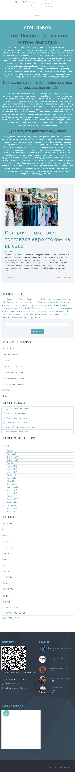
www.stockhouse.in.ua (21, 688)
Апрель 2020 (13, 454)
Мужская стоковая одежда (13, 366)
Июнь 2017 (12, 493)
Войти (6, 602)
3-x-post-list (7, 523)
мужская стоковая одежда (23, 311)
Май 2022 (11, 451)
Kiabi (36, 299)
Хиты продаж (7, 348)
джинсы (38, 305)
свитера (57, 314)
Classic (9, 299)
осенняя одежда (28, 314)
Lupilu (53, 299)
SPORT (4, 559)
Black (2, 299)
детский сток (26, 305)
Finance (4, 535)
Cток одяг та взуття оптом (17, 432)
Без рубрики (7, 577)
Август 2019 (12, 463)
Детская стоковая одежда (13, 372)
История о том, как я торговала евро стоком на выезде (37, 239)
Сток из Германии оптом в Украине (21, 427)
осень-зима (40, 314)
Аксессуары (6, 390)
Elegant (22, 299)
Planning (5, 553)
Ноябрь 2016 (13, 505)
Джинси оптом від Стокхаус (18, 409)
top (3, 565)
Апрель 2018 (13, 478)
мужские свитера (53, 311)
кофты (54, 308)
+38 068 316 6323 (47, 1)
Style (3, 302)
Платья (6, 360)
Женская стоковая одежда (13, 378)
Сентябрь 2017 (14, 487)
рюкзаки (50, 314)
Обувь (39, 302)
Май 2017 (11, 496)
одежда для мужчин (15, 314)
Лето (32, 302)
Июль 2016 (12, 508)
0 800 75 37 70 (27, 2)
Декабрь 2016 (13, 502)
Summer (10, 302)
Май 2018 (11, 475)
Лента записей (11, 607)
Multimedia (6, 547)
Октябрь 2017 (13, 484)
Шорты (51, 302)
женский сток (27, 307)
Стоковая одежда (9, 354)
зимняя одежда (42, 308)
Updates (5, 571)
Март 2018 (12, 481)
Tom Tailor (20, 302)
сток (64, 314)
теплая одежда (23, 318)
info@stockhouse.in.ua (19, 684)
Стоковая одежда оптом (17, 422)
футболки (35, 317)
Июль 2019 (12, 466)
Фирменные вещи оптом (17, 418)
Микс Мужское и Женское (13, 384)
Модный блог (10, 251)
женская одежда (51, 305)
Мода (4, 583)
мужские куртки (42, 311)
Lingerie (46, 299)
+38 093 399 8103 (47, 6)
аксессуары (62, 302)
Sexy (64, 299)
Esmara (30, 299)
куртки (61, 308)
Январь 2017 (12, 499)
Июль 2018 (12, 469)
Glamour (5, 541)
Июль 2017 (12, 490)
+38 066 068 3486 (47, 3)
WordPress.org (11, 618)
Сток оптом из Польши (16, 413)
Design (4, 529)
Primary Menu (37, 16)
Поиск (38, 331)
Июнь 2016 (12, 511)
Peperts (59, 299)
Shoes (69, 299)
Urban (27, 302)
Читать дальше (64, 277)
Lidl (40, 299)
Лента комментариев (14, 613)
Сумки (45, 302)
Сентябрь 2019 (14, 460)
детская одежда (9, 305)
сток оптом (9, 317)
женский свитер (12, 308)
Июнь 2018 (12, 472)
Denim (15, 299)
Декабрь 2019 (13, 457)
